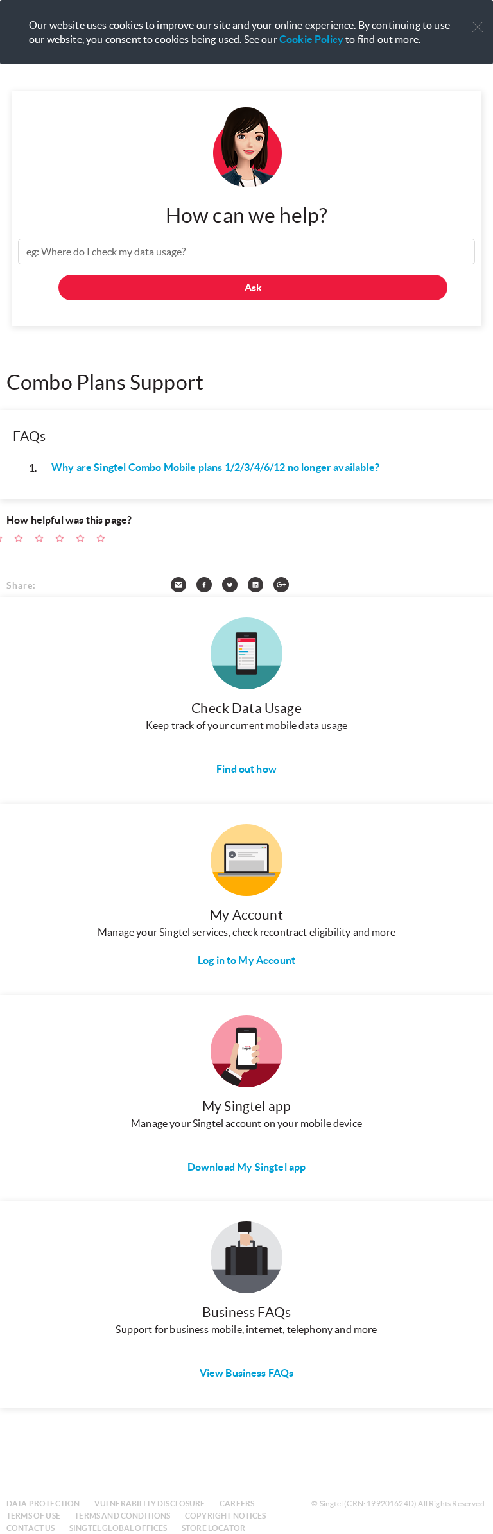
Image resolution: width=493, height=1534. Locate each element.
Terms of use (33, 1516)
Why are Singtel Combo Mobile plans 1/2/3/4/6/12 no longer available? (215, 467)
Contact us (30, 1528)
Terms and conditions (122, 1516)
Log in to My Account (246, 960)
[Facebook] (209, 587)
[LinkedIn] (260, 587)
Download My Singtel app (246, 1167)
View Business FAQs (247, 1373)
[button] (477, 27)
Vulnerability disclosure (149, 1503)
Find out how (246, 769)
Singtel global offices (118, 1528)
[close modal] (477, 18)
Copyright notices (225, 1516)
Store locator (213, 1528)
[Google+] (286, 587)
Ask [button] (253, 287)
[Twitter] (235, 587)
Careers (237, 1503)
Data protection (43, 1503)
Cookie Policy (311, 39)
